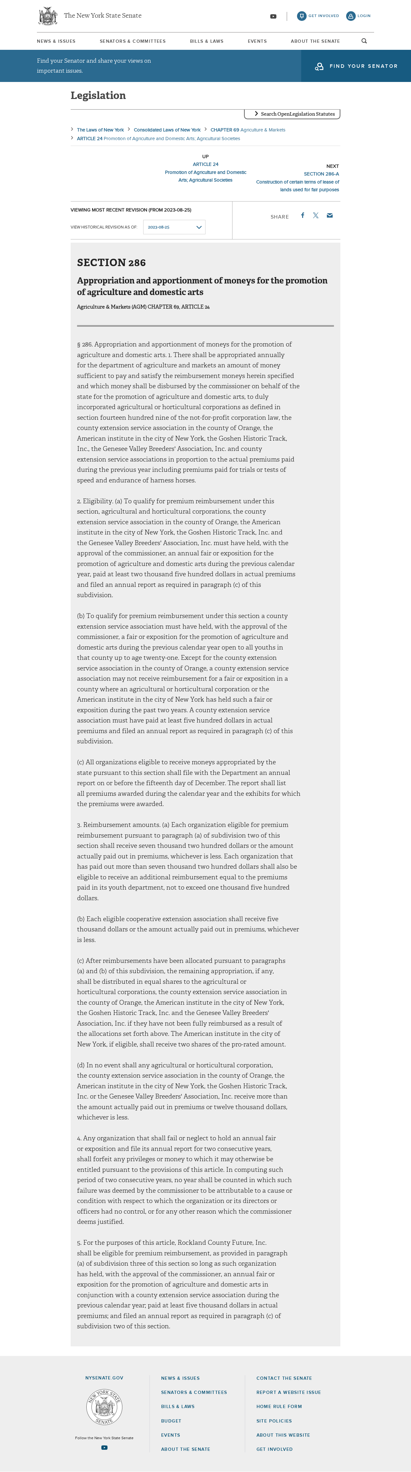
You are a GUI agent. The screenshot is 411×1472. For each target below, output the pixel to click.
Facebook (302, 215)
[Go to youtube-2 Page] (104, 1447)
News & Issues (56, 41)
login (364, 16)
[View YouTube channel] (273, 16)
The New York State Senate (103, 16)
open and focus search (364, 43)
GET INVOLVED (275, 1449)
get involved (324, 16)
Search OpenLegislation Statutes (298, 114)
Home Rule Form (279, 1407)
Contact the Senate (284, 1378)
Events (257, 41)
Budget (171, 1421)
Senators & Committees (133, 41)
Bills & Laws (207, 41)
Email (329, 215)
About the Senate (185, 1449)
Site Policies (274, 1421)
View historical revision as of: (104, 227)
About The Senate (315, 41)
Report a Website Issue (289, 1392)
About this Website (283, 1435)
